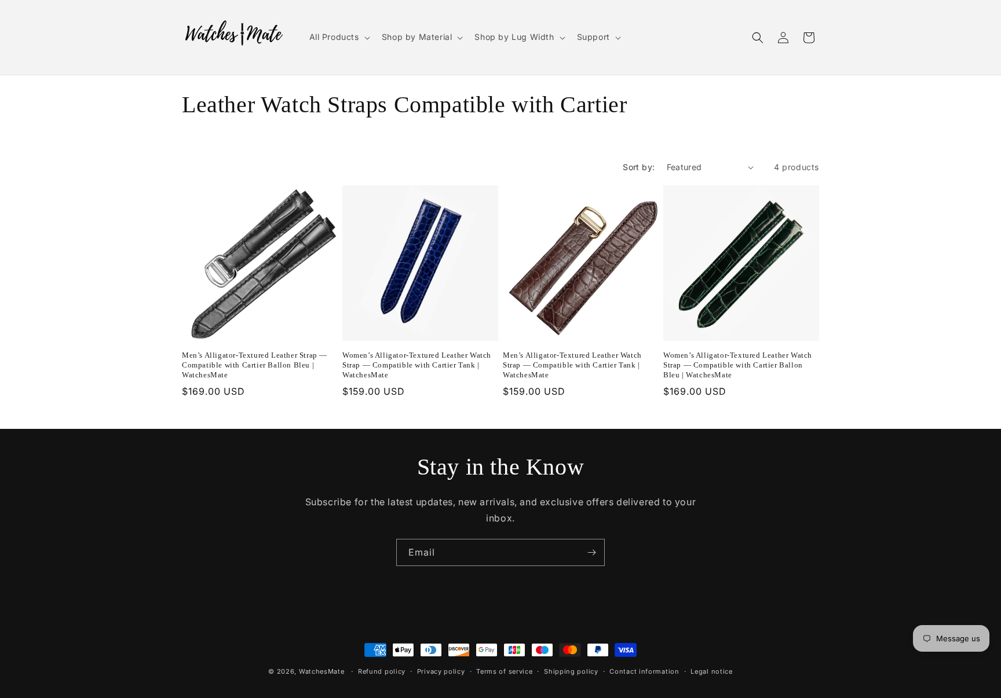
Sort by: (639, 167)
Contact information (644, 671)
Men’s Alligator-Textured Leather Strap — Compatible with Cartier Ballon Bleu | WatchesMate (254, 365)
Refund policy (381, 671)
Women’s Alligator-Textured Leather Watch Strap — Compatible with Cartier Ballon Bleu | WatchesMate (737, 365)
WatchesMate (322, 671)
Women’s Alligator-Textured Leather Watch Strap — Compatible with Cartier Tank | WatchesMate (416, 365)
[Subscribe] (591, 552)
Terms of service (504, 671)
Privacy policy (441, 671)
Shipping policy (571, 671)
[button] (338, 37)
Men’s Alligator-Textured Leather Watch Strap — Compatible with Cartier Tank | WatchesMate (572, 365)
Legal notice (711, 671)
